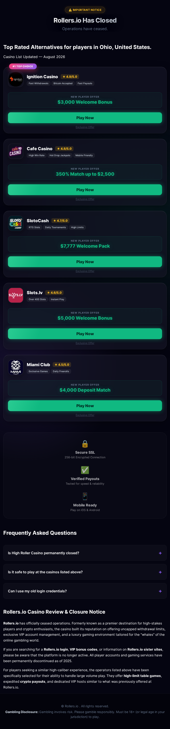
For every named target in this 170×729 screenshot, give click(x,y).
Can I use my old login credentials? (37, 591)
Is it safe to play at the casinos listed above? (45, 572)
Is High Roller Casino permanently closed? (43, 553)
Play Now (85, 117)
